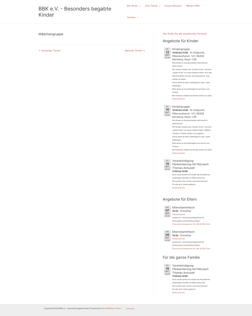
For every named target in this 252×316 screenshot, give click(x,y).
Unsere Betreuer (173, 5)
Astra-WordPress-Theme (111, 308)
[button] (139, 6)
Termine (131, 17)
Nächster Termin (135, 50)
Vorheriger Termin (49, 50)
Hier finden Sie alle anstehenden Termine (184, 33)
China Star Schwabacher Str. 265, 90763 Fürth (191, 224)
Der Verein (132, 5)
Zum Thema (151, 5)
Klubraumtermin (178, 99)
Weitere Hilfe (193, 5)
